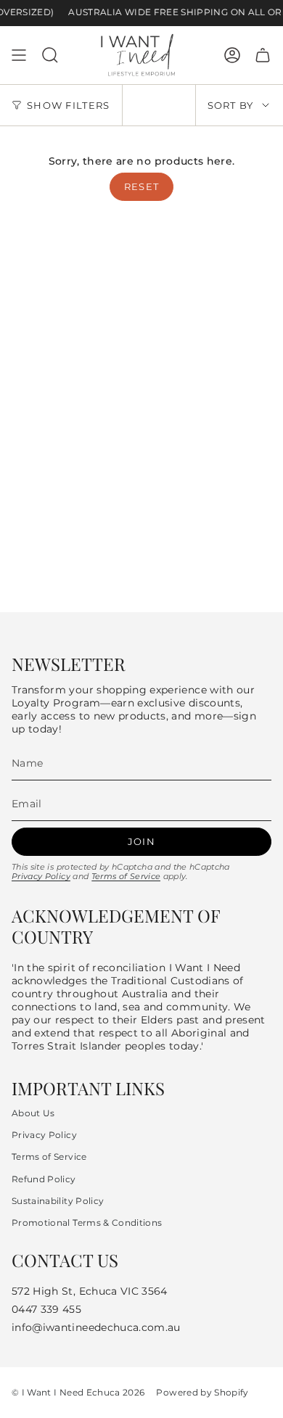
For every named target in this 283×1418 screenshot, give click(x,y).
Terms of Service (126, 876)
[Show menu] (18, 55)
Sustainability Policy (58, 1200)
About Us (33, 1113)
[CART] (262, 55)
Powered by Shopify (202, 1393)
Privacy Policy (41, 876)
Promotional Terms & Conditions (87, 1222)
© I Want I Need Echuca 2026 (78, 1393)
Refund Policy (44, 1179)
